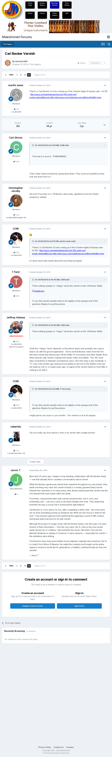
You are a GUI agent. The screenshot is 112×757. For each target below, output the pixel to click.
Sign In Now (79, 606)
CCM (16, 228)
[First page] (6, 75)
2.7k (17, 450)
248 (17, 296)
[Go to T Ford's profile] (16, 282)
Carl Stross (15, 137)
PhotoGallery (54, 14)
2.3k (17, 215)
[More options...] (105, 85)
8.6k (17, 161)
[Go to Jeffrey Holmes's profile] (16, 327)
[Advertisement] (13, 694)
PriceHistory (67, 4)
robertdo (16, 426)
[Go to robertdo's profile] (16, 436)
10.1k (17, 341)
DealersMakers (42, 4)
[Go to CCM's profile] (16, 238)
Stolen (30, 13)
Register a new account (33, 606)
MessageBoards (54, 4)
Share (82, 63)
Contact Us (59, 747)
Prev (11, 75)
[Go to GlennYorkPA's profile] (8, 63)
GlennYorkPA (21, 61)
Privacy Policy (44, 747)
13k (17, 109)
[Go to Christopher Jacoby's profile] (16, 200)
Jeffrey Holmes (15, 317)
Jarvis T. (16, 470)
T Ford (16, 272)
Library (42, 13)
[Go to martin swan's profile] (16, 95)
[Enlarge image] (30, 235)
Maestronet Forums (17, 37)
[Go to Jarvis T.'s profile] (16, 480)
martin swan (15, 85)
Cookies (70, 747)
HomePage (30, 4)
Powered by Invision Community (56, 753)
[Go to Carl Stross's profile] (16, 147)
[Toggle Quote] (33, 145)
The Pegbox (35, 64)
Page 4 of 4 (40, 75)
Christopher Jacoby (16, 189)
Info (67, 13)
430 (17, 252)
